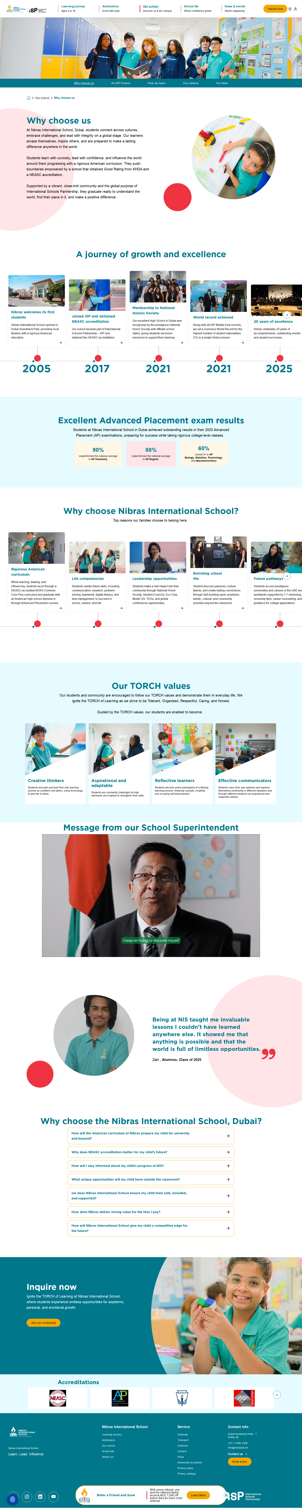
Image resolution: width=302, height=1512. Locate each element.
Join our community (43, 1322)
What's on (108, 1457)
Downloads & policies (190, 1462)
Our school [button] (150, 6)
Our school (42, 98)
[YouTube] (53, 1497)
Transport (183, 1440)
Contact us (236, 1454)
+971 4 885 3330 (238, 1443)
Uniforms (183, 1445)
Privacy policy (185, 1468)
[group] (57, 1398)
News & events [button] (235, 6)
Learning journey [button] (73, 6)
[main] (151, 762)
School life (108, 1451)
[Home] (27, 8)
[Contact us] (290, 8)
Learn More (198, 1495)
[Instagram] (27, 1497)
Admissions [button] (110, 6)
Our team (222, 83)
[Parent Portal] (295, 8)
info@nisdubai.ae (238, 1447)
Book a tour (239, 1461)
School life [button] (191, 6)
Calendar (183, 1434)
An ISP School (120, 83)
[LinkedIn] (40, 1497)
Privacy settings (187, 1473)
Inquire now (275, 8)
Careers (182, 1451)
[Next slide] (277, 1395)
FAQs (181, 1457)
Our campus (191, 83)
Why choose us (84, 83)
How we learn (157, 83)
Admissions (108, 1440)
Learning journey (112, 1434)
